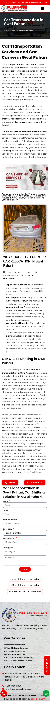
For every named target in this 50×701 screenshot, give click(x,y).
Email (5, 510)
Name (6, 501)
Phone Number (10, 519)
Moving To (8, 547)
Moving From (9, 538)
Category (8, 529)
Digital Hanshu (38, 699)
